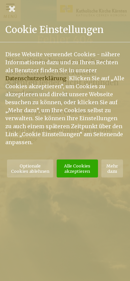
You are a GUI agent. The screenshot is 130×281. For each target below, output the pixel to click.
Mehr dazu (112, 168)
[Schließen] (65, 8)
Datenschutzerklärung (35, 78)
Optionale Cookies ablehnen (30, 168)
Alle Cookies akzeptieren (77, 168)
